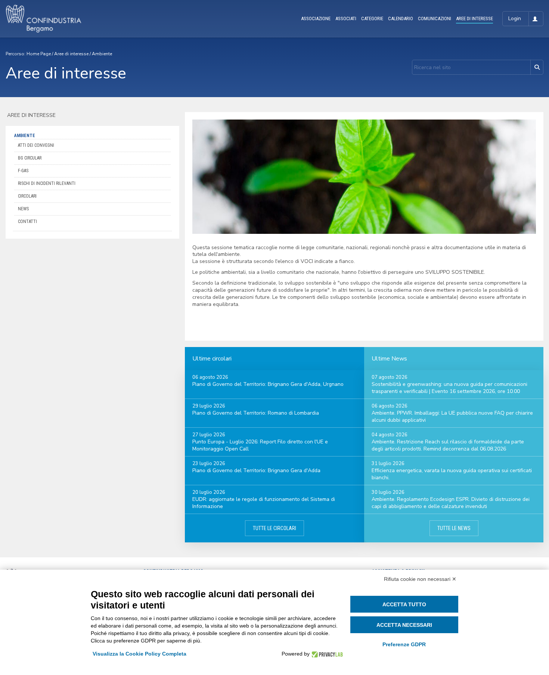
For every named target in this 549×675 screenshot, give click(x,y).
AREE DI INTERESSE (474, 18)
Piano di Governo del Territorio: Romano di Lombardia (255, 413)
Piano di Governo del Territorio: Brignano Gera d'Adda (256, 470)
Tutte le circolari (274, 528)
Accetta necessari (404, 625)
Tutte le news (454, 528)
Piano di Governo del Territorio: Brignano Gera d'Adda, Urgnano (268, 384)
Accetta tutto (404, 604)
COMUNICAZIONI (434, 18)
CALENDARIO (400, 18)
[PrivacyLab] (326, 653)
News (23, 208)
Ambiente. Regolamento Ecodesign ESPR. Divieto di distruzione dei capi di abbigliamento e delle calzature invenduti (451, 503)
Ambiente (102, 54)
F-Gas (23, 170)
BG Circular (29, 158)
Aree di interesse (71, 54)
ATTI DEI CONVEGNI (36, 145)
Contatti (27, 221)
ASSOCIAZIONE (316, 18)
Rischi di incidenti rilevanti (46, 183)
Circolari (27, 196)
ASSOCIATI (345, 18)
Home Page (39, 54)
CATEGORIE (372, 18)
